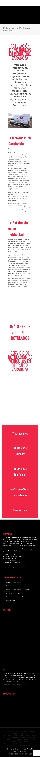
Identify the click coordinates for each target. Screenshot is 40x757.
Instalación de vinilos (13, 582)
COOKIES (10, 754)
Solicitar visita (20, 510)
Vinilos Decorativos (9, 568)
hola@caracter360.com (20, 489)
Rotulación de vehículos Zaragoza (15, 566)
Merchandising (11, 600)
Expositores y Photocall (14, 597)
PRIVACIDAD (18, 754)
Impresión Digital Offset (14, 593)
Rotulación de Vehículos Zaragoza (18, 589)
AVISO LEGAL (29, 754)
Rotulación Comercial (13, 586)
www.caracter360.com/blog (14, 685)
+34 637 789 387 (20, 448)
